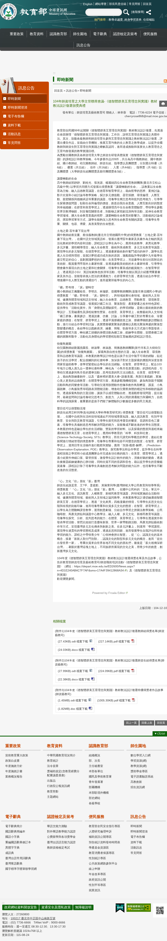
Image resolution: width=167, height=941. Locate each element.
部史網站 (94, 798)
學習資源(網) (139, 760)
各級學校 (94, 803)
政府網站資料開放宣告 (20, 907)
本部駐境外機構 (99, 792)
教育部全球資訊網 (37, 11)
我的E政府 (120, 908)
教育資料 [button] (37, 34)
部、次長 (94, 760)
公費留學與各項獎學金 (61, 836)
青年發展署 (96, 781)
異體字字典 (12, 847)
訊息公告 (71, 90)
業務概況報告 (13, 776)
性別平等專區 (97, 885)
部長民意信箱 (117, 4)
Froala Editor (116, 592)
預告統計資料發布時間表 (104, 842)
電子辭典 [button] (100, 34)
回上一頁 (131, 722)
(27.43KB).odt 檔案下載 (73, 641)
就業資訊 (94, 890)
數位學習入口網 (141, 755)
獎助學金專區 (139, 771)
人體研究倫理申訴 (100, 831)
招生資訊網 (138, 787)
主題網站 (52, 796)
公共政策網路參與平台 (103, 863)
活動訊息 (14, 134)
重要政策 (13, 746)
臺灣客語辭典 (13, 863)
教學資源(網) (139, 766)
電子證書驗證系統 (142, 776)
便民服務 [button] (150, 34)
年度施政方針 (13, 766)
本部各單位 (96, 771)
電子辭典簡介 (13, 826)
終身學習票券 (133, 19)
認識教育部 (98, 746)
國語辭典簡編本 (15, 831)
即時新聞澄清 (17, 107)
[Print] (163, 104)
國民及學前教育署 (100, 776)
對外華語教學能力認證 (61, 831)
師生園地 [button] (80, 34)
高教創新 (136, 781)
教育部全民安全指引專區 (104, 826)
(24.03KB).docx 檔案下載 (74, 649)
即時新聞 (14, 98)
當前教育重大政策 (16, 755)
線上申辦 (94, 868)
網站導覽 (101, 4)
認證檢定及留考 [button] (125, 34)
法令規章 (52, 766)
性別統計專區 (97, 858)
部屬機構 (94, 787)
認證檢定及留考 (60, 816)
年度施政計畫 (13, 771)
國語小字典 (12, 836)
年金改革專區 (97, 874)
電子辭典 (13, 816)
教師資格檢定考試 (58, 847)
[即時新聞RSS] (165, 81)
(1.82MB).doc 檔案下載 (73, 708)
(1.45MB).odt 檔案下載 (72, 700)
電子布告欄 (16, 116)
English (87, 4)
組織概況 (94, 755)
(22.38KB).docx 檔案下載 (74, 679)
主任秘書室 (96, 766)
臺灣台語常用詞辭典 (18, 858)
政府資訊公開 (97, 879)
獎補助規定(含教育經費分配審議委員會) (63, 773)
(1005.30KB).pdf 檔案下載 (114, 700)
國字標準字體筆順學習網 (21, 868)
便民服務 (96, 816)
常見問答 (134, 4)
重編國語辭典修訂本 (18, 842)
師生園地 (138, 746)
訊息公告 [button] (83, 45)
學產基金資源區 (99, 847)
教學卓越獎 (116, 19)
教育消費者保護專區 (101, 852)
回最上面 (147, 722)
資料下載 (14, 125)
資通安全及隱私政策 (56, 907)
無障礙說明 (83, 907)
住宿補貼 (149, 19)
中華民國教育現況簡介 (61, 755)
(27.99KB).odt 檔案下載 (73, 671)
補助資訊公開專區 (100, 836)
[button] (126, 12)
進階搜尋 (137, 11)
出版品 (51, 780)
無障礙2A (138, 907)
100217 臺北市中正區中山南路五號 (33, 918)
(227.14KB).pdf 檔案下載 (114, 641)
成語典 (9, 852)
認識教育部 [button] (58, 34)
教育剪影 (52, 791)
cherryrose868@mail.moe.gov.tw (146, 116)
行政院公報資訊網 (58, 786)
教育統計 (52, 760)
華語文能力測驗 (57, 826)
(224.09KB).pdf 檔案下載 (114, 671)
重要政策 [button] (17, 34)
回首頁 (147, 4)
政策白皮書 (12, 760)
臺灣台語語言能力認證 (61, 842)
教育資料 (55, 746)
